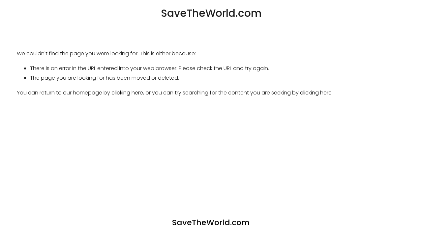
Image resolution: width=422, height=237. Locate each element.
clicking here (127, 92)
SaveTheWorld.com (211, 13)
